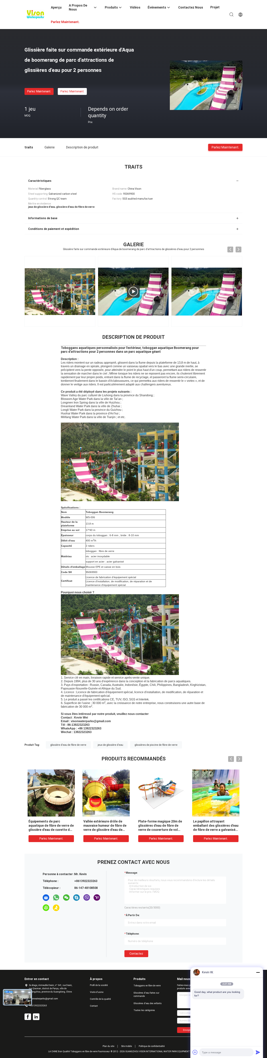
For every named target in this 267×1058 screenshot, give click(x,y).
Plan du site (108, 1046)
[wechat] (66, 897)
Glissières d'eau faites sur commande (146, 994)
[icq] (46, 907)
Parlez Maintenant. (39, 91)
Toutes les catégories (144, 1010)
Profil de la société (99, 985)
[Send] (258, 1052)
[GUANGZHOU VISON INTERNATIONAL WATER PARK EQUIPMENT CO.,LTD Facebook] (28, 1017)
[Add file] (195, 1052)
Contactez (136, 953)
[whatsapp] (56, 897)
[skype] (76, 897)
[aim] (56, 907)
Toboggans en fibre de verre (147, 985)
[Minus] (258, 972)
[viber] (86, 897)
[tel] (66, 907)
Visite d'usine (96, 992)
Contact (94, 1006)
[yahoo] (97, 897)
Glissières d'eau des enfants (148, 1003)
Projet (215, 7)
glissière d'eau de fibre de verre (68, 744)
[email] (46, 897)
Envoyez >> (189, 1030)
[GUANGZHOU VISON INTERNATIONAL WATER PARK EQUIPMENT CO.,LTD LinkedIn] (36, 1017)
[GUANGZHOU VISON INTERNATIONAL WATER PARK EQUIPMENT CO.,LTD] (35, 14)
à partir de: (133, 915)
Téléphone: (132, 933)
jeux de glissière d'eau (110, 744)
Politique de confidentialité (152, 1046)
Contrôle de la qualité (100, 999)
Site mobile (126, 1046)
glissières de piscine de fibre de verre (156, 744)
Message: (132, 872)
